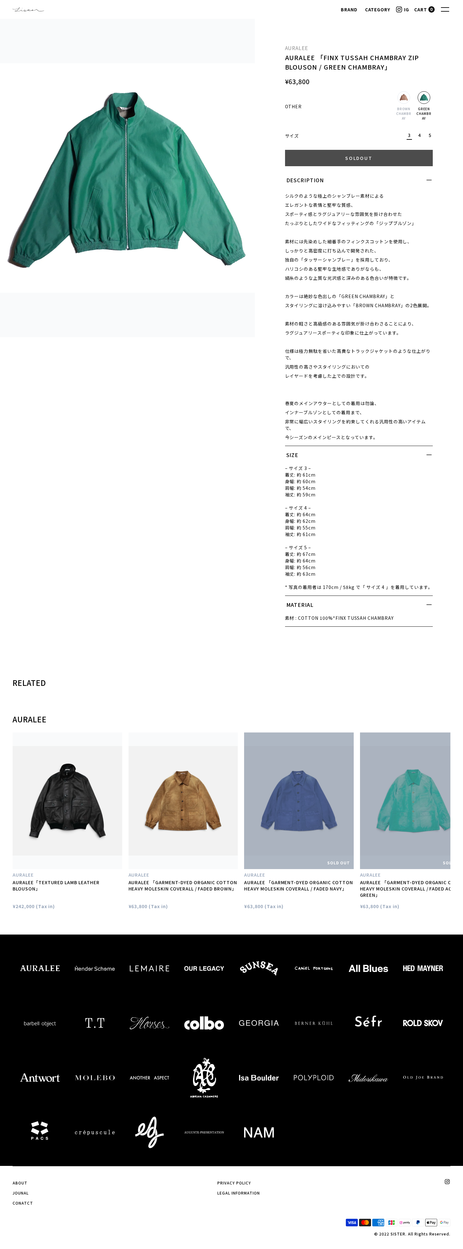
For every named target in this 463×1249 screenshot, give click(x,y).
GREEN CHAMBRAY (424, 113)
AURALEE (296, 48)
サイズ (292, 136)
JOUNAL (21, 1192)
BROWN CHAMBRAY (403, 113)
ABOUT (20, 1182)
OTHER (293, 106)
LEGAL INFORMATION (238, 1192)
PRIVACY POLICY (234, 1182)
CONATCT (23, 1203)
